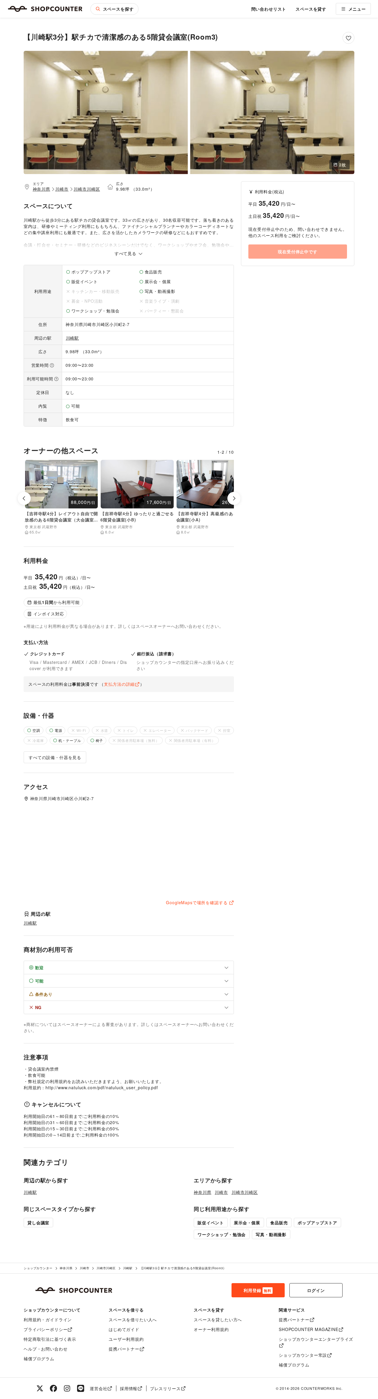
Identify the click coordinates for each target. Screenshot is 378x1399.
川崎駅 (72, 338)
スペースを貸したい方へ (218, 1319)
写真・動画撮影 (271, 1234)
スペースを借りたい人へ (133, 1319)
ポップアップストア (317, 1222)
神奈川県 (41, 189)
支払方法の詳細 (119, 684)
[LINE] (80, 1388)
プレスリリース (165, 1388)
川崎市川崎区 (87, 189)
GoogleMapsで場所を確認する (196, 902)
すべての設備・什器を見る (55, 757)
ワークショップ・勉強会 (222, 1234)
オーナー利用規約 (211, 1329)
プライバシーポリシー (45, 1329)
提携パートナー (124, 1349)
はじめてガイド (124, 1329)
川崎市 (62, 189)
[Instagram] (67, 1388)
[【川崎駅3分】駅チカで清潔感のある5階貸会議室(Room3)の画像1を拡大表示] (106, 112)
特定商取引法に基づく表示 (50, 1339)
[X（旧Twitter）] (39, 1388)
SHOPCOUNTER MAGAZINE (308, 1329)
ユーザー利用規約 (126, 1339)
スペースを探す (118, 9)
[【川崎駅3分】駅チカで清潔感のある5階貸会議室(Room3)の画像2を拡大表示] (272, 112)
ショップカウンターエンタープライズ (316, 1339)
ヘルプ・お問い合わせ (45, 1349)
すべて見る (126, 253)
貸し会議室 (38, 1222)
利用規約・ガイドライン (48, 1319)
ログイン (316, 1290)
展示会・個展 (247, 1222)
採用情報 (128, 1388)
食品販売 (279, 1222)
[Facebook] (53, 1388)
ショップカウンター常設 (303, 1355)
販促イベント (211, 1222)
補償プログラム (39, 1358)
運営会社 (98, 1388)
